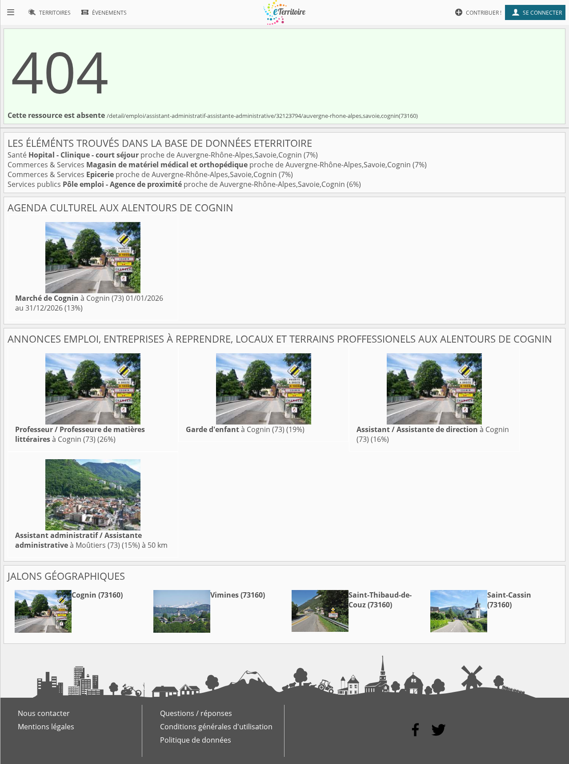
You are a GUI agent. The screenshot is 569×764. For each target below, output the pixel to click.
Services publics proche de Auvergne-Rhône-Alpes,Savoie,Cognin (177, 184)
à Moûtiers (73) (78, 540)
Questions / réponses (196, 713)
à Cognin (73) (69, 298)
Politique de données (195, 740)
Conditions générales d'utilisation (216, 727)
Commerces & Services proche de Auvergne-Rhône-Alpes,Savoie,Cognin (210, 165)
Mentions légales (46, 727)
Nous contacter (44, 713)
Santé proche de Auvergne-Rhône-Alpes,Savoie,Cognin (156, 155)
